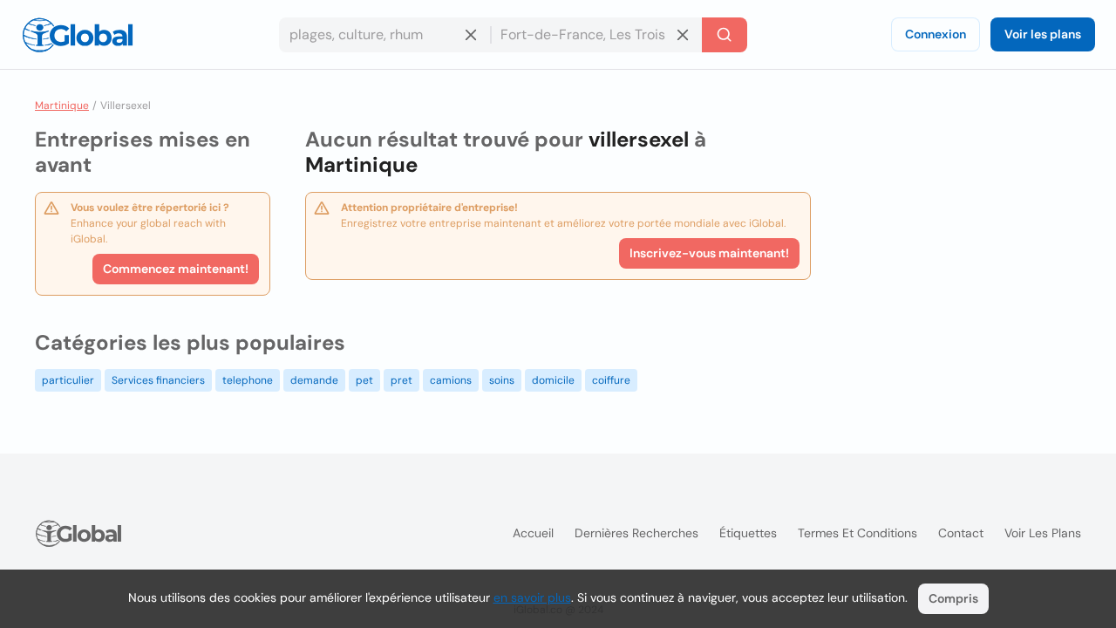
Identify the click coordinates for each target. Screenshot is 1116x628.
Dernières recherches (636, 533)
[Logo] (77, 34)
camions (451, 380)
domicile (553, 380)
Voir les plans (1042, 34)
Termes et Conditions (857, 533)
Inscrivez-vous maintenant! (709, 253)
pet (364, 380)
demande (314, 380)
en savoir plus (532, 597)
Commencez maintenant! (175, 268)
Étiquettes (748, 533)
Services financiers (158, 380)
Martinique (62, 106)
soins (501, 380)
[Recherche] (724, 34)
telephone (247, 380)
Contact (960, 533)
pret (401, 380)
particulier (68, 380)
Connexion (935, 34)
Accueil (533, 533)
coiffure (611, 380)
